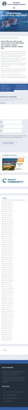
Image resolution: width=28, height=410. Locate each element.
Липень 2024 (7, 250)
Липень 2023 (7, 273)
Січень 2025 (7, 238)
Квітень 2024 (7, 255)
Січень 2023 (7, 284)
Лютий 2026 (7, 213)
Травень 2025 (7, 230)
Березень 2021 (7, 326)
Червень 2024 (7, 252)
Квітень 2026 (7, 209)
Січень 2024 (7, 261)
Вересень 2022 (7, 292)
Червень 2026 (7, 206)
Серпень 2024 (7, 248)
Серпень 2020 (7, 334)
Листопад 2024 (7, 242)
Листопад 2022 (7, 288)
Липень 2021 (7, 319)
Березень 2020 (7, 338)
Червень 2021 (7, 321)
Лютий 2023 (7, 282)
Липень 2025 (7, 227)
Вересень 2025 (7, 223)
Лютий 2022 (7, 305)
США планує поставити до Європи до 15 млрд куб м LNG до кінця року (21, 87)
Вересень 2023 (7, 269)
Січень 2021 (7, 330)
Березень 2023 (7, 280)
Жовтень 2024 (7, 244)
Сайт (1, 130)
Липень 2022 (7, 296)
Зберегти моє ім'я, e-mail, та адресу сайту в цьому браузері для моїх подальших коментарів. (13, 136)
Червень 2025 (7, 228)
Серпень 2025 (7, 225)
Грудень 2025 (7, 217)
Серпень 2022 (7, 294)
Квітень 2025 (7, 232)
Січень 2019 (7, 340)
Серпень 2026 (7, 202)
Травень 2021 (7, 322)
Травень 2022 (7, 299)
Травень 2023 (7, 276)
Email (2, 126)
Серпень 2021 (7, 317)
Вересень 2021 (7, 315)
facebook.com (10, 401)
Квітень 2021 (7, 324)
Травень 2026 (7, 207)
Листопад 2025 (7, 219)
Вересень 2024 (7, 246)
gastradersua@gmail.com (13, 398)
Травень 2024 (7, 253)
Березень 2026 (7, 211)
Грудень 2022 (7, 286)
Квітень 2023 (7, 278)
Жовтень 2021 (7, 313)
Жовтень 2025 (7, 221)
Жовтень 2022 (7, 290)
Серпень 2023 (7, 271)
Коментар (3, 103)
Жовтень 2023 (7, 267)
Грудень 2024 (7, 240)
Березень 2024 (7, 257)
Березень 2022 (7, 303)
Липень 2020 (7, 336)
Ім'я (1, 122)
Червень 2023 (7, 275)
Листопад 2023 (7, 265)
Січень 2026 (7, 215)
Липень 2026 (7, 204)
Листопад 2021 (7, 311)
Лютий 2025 (7, 236)
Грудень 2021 (7, 309)
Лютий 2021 (7, 328)
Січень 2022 (7, 307)
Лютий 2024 (7, 259)
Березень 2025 (7, 234)
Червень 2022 (7, 298)
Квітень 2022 (7, 301)
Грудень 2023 (7, 263)
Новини (16, 37)
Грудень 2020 (7, 332)
